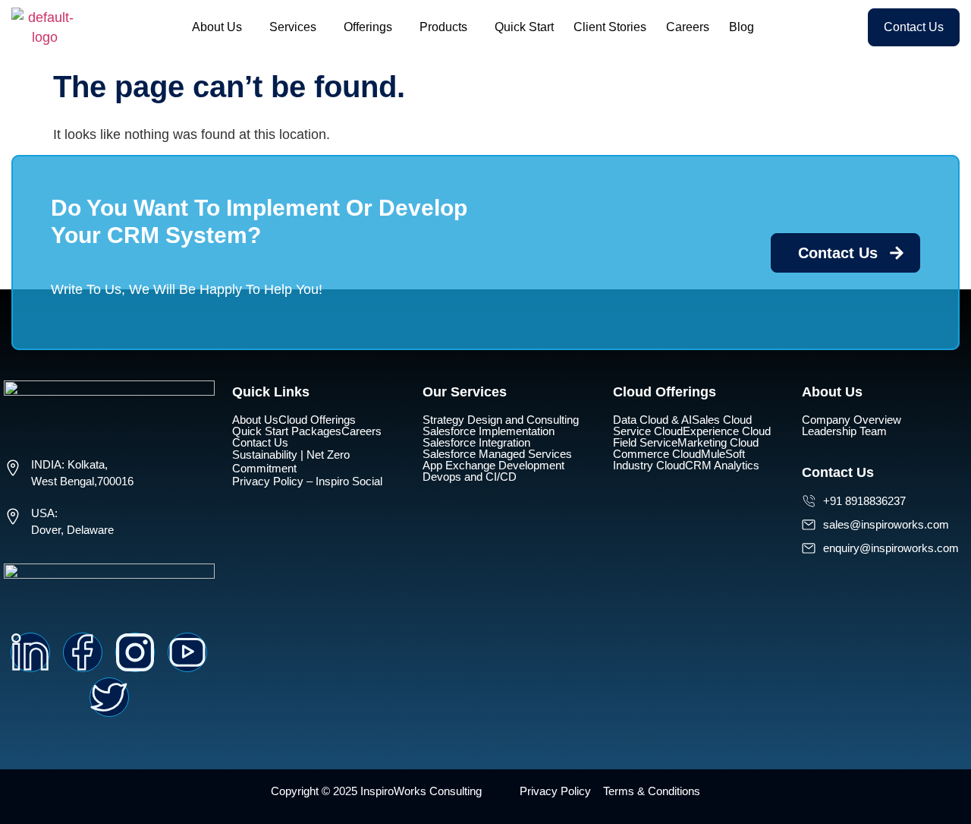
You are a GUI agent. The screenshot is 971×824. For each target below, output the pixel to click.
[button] (220, 27)
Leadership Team (844, 431)
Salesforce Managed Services (497, 453)
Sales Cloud (722, 419)
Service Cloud (648, 431)
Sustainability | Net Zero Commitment (291, 461)
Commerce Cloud (657, 453)
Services (292, 27)
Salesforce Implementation (489, 431)
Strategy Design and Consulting (501, 419)
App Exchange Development (493, 465)
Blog (741, 27)
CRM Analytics (722, 465)
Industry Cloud (649, 465)
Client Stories (609, 27)
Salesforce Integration (476, 442)
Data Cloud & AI (652, 419)
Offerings (368, 27)
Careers (687, 27)
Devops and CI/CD (470, 476)
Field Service (645, 442)
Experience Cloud (727, 431)
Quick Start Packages (286, 431)
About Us (217, 27)
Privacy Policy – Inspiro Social (307, 481)
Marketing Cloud (718, 442)
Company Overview (851, 419)
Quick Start (524, 27)
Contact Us (260, 442)
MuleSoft (723, 453)
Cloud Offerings (317, 419)
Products (443, 27)
